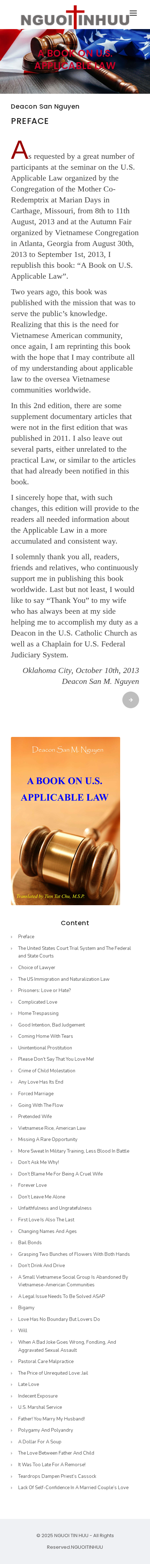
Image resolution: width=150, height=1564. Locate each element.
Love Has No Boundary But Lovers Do (59, 1319)
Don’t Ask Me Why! (38, 1162)
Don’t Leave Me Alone (41, 1197)
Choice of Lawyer (36, 967)
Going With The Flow (40, 1105)
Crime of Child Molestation (46, 1071)
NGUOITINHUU (87, 1547)
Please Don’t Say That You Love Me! (56, 1059)
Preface (26, 937)
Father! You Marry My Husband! (51, 1419)
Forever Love (32, 1185)
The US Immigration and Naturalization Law (64, 979)
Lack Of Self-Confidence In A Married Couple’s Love (73, 1487)
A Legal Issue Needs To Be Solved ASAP (61, 1296)
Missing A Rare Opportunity (48, 1139)
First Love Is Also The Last (46, 1220)
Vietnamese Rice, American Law (52, 1128)
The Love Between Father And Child (56, 1453)
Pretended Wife (35, 1116)
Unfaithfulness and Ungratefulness (55, 1208)
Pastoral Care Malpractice (46, 1361)
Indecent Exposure (38, 1396)
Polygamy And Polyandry (45, 1430)
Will (22, 1330)
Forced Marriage (36, 1094)
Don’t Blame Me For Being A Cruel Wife (60, 1174)
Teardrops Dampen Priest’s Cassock (57, 1476)
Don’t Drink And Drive (41, 1265)
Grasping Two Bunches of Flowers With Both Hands (74, 1254)
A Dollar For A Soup (40, 1442)
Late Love (28, 1384)
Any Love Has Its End (40, 1082)
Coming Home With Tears (45, 1036)
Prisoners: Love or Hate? (44, 990)
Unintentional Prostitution (45, 1048)
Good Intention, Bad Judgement (51, 1025)
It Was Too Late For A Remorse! (52, 1465)
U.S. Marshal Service (40, 1407)
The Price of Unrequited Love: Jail (53, 1373)
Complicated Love (37, 1002)
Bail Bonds (30, 1242)
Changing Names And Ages (47, 1231)
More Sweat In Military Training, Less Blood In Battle (73, 1151)
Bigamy (26, 1308)
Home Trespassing (38, 1013)
